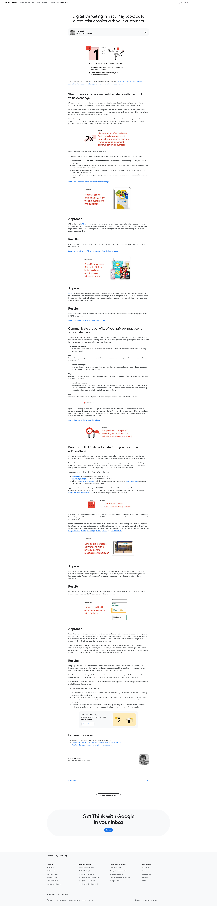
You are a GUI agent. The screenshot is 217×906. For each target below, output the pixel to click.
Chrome (144, 871)
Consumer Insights (24, 2)
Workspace (145, 867)
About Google (61, 900)
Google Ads (51, 867)
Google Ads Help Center (86, 874)
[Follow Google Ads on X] (57, 856)
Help (138, 900)
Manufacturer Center (54, 884)
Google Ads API (115, 881)
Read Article (87, 724)
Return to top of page (109, 796)
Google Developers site (118, 871)
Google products (74, 900)
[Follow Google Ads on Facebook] (66, 856)
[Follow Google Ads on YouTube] (62, 856)
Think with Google (84, 871)
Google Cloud (146, 874)
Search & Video (35, 2)
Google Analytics (52, 881)
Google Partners (115, 867)
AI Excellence (45, 2)
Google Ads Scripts (116, 874)
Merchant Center (52, 874)
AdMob (144, 881)
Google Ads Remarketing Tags (120, 877)
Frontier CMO (55, 2)
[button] (145, 32)
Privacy (84, 900)
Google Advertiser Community (88, 884)
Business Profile (52, 877)
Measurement (64, 2)
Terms (90, 900)
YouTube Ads (51, 871)
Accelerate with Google (86, 867)
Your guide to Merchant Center (88, 877)
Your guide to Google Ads (86, 881)
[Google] (50, 900)
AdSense (145, 877)
